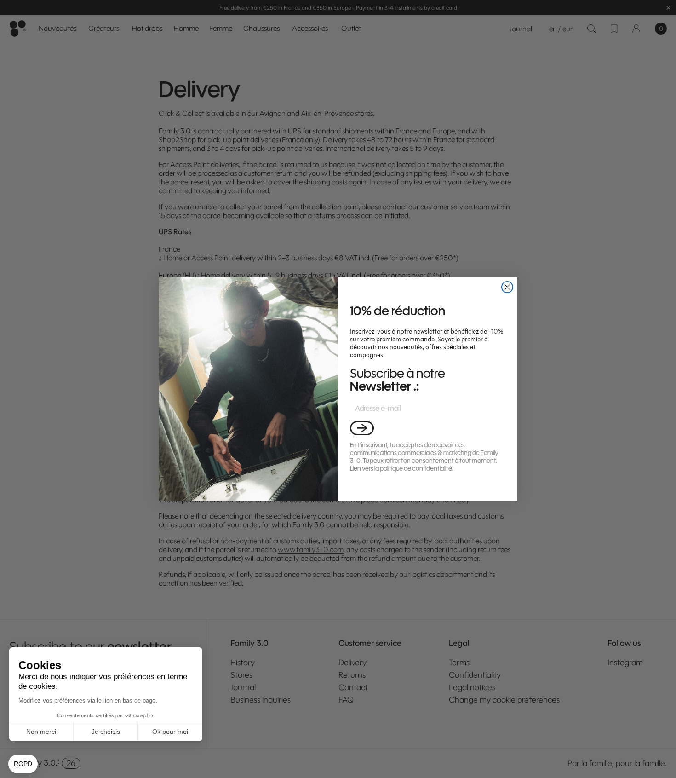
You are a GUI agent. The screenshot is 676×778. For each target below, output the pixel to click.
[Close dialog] (507, 287)
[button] (362, 428)
